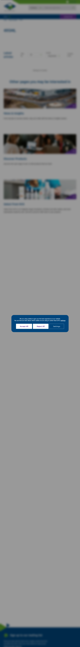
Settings (56, 326)
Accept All (24, 326)
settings (63, 320)
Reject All (41, 326)
